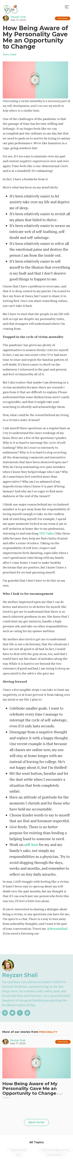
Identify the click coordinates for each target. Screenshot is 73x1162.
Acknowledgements (55, 1150)
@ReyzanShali (57, 928)
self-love (31, 844)
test (18, 1154)
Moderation (55, 1154)
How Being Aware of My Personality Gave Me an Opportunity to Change (30, 1088)
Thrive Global (9, 54)
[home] (11, 7)
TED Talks (46, 533)
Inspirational (18, 1150)
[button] (66, 7)
